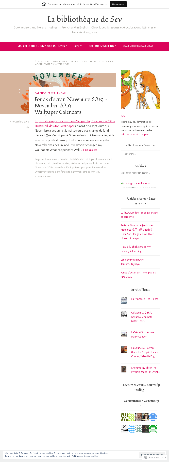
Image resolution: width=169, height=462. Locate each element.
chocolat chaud (103, 159)
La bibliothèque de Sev (84, 19)
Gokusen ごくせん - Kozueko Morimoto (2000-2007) (142, 317)
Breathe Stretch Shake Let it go (77, 159)
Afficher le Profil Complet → (136, 134)
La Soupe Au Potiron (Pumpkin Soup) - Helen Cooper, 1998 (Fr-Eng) (144, 352)
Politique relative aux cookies (85, 456)
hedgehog (86, 163)
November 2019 (44, 167)
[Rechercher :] (140, 153)
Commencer (118, 4)
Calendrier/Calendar (138, 46)
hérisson (75, 163)
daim (49, 163)
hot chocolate (101, 163)
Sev (76, 46)
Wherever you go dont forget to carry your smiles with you (67, 171)
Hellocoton (152, 188)
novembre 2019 (62, 167)
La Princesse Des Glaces (144, 298)
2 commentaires (43, 176)
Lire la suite (90, 150)
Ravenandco (99, 167)
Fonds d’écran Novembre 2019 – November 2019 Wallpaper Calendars (70, 106)
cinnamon (40, 163)
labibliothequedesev (137, 188)
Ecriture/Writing (101, 46)
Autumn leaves (50, 159)
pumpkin (86, 167)
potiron (76, 167)
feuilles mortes (61, 163)
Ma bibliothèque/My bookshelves (41, 46)
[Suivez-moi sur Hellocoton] (135, 183)
